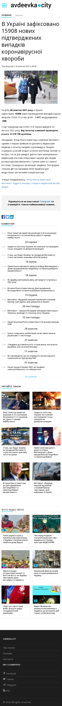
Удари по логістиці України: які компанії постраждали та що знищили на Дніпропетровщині (33, 247)
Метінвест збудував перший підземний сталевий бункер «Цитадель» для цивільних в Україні (31, 300)
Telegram (45, 201)
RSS (8, 690)
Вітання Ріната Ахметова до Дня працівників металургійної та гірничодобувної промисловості (31, 289)
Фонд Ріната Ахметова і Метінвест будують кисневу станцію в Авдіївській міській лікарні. (31, 183)
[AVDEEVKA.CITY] (31, 5)
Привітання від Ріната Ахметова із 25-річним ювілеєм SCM (33, 323)
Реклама (7, 653)
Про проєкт (9, 647)
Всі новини (31, 376)
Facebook (11, 673)
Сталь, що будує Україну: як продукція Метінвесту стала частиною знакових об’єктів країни (31, 256)
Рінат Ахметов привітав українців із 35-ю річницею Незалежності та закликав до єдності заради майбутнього (32, 235)
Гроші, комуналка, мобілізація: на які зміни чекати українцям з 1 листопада (31, 334)
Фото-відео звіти (13, 509)
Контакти (8, 659)
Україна (19, 15)
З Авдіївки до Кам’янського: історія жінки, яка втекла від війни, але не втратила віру (32, 345)
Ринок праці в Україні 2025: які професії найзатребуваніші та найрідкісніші (26, 368)
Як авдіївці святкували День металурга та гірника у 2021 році (32, 281)
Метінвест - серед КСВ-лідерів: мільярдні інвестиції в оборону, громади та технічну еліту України (33, 312)
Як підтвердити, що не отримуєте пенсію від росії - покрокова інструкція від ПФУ (32, 357)
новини (6, 15)
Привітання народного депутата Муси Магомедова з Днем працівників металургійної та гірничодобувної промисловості (33, 268)
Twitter (10, 679)
